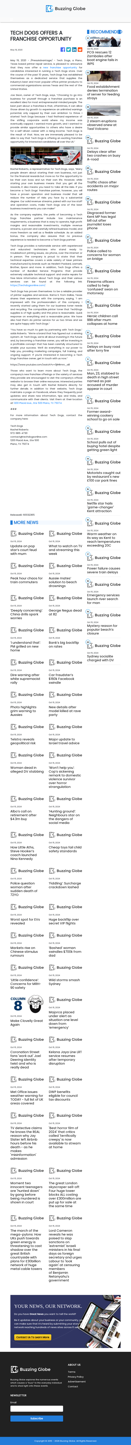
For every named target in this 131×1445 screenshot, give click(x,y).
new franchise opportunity (60, 67)
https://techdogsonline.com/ (27, 285)
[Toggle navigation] (11, 19)
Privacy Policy (76, 1376)
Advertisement (77, 1381)
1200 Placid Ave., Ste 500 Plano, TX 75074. (38, 403)
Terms (71, 1371)
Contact (73, 1386)
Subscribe (37, 1418)
